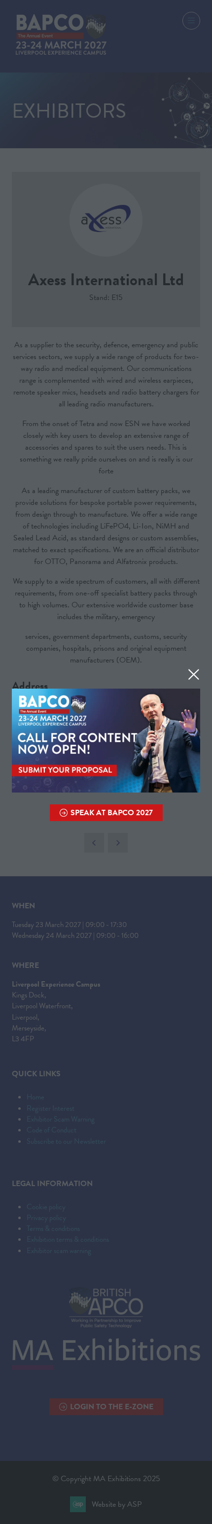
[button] (193, 674)
